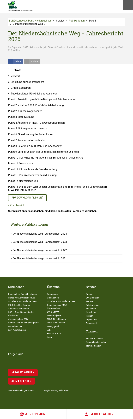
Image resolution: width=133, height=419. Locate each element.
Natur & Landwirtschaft (96, 342)
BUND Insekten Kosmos (19, 305)
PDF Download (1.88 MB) (27, 197)
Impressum (91, 319)
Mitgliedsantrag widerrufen (56, 390)
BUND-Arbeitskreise (56, 322)
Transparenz (53, 294)
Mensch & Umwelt (94, 338)
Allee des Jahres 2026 (18, 319)
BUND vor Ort (53, 312)
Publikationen (77, 20)
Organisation (53, 298)
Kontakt (89, 316)
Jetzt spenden (35, 414)
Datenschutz (92, 323)
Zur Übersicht (17, 205)
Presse (89, 294)
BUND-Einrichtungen (56, 319)
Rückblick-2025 (54, 333)
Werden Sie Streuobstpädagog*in (23, 322)
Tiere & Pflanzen (93, 346)
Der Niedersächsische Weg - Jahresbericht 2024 (39, 233)
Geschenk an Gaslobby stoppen (22, 294)
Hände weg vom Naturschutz (21, 298)
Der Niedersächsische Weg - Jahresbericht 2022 (39, 250)
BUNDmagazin (92, 298)
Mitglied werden (102, 414)
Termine (89, 301)
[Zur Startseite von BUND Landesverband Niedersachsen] (12, 5)
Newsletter (91, 312)
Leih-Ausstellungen (17, 330)
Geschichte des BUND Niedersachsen (57, 306)
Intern (49, 337)
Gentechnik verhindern (18, 308)
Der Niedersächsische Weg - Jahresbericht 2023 (39, 241)
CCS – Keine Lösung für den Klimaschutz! (21, 314)
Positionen (91, 308)
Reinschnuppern (15, 326)
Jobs (49, 330)
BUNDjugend (53, 326)
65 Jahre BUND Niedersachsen (22, 301)
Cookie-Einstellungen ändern (21, 390)
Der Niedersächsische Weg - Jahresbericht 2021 (39, 258)
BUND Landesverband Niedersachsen (30, 20)
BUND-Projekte (54, 315)
